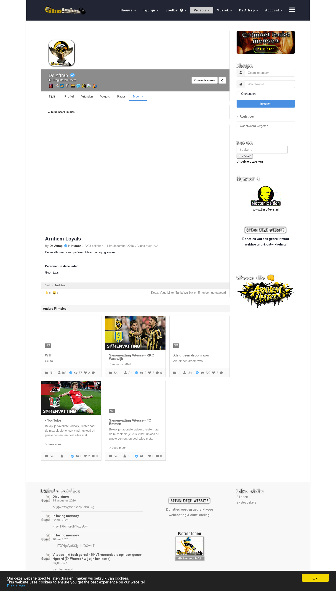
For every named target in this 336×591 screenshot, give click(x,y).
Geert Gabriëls (130, 456)
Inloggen (265, 103)
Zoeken (246, 156)
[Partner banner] (189, 558)
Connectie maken (204, 80)
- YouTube (53, 420)
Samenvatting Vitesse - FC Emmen (130, 422)
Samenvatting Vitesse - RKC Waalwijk (131, 357)
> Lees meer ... (55, 444)
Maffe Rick (66, 456)
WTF (48, 355)
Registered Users (64, 80)
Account (272, 10)
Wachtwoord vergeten (254, 126)
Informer (64, 373)
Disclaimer (61, 496)
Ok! (315, 578)
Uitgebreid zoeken (250, 161)
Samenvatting (118, 373)
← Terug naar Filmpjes (61, 112)
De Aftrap (247, 10)
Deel (47, 285)
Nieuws (126, 10)
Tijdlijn (149, 10)
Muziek (223, 10)
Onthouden (248, 93)
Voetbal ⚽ (174, 10)
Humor (76, 246)
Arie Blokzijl (130, 373)
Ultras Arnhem (190, 373)
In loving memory (66, 516)
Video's (200, 10)
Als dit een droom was (191, 355)
